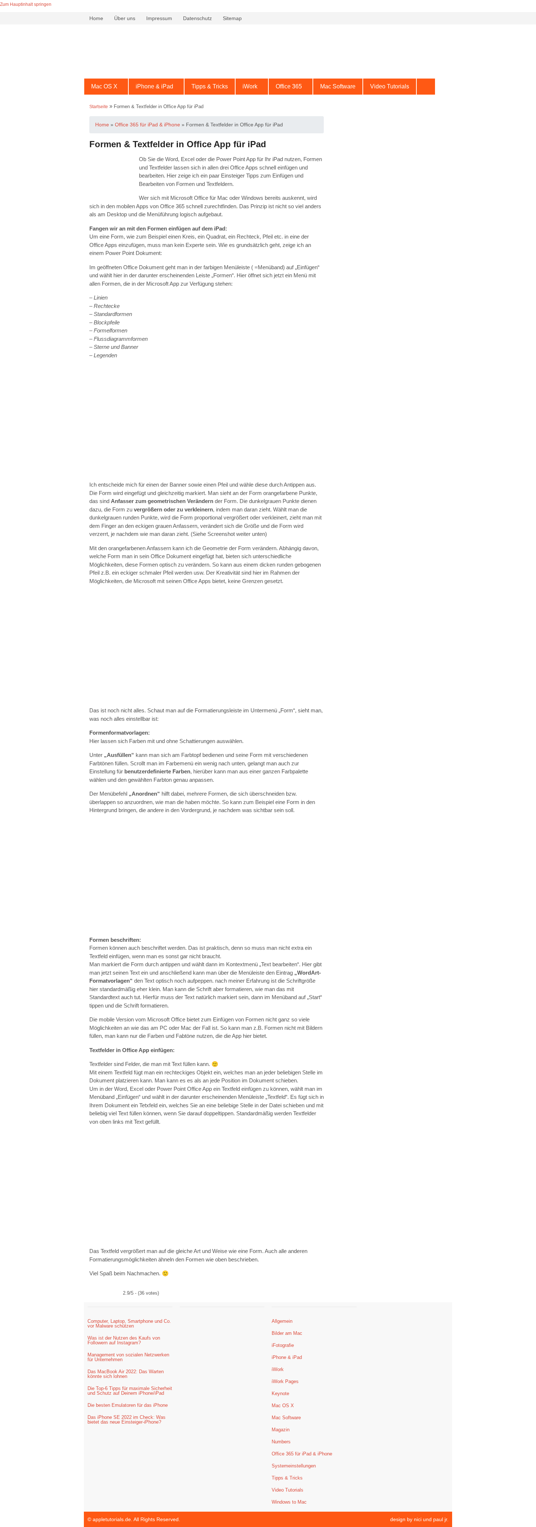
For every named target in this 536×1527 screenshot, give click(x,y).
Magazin (281, 1429)
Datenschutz (197, 18)
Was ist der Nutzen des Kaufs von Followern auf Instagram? (124, 1340)
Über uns (124, 18)
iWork (249, 86)
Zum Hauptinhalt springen (25, 4)
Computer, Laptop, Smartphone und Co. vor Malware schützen (129, 1323)
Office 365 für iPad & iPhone (302, 1453)
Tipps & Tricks (209, 86)
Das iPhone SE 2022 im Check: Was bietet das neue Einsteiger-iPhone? (127, 1419)
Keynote (280, 1393)
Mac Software (338, 86)
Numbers (281, 1441)
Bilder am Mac (287, 1333)
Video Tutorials (389, 86)
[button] (106, 87)
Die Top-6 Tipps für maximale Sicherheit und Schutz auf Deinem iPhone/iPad (130, 1391)
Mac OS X (104, 86)
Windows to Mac (289, 1502)
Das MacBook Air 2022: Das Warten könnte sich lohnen (126, 1374)
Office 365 (289, 86)
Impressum (159, 18)
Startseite (98, 106)
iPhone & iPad (154, 86)
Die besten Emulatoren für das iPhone (128, 1405)
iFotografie (283, 1345)
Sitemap (232, 18)
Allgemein (282, 1321)
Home (96, 18)
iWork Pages (285, 1381)
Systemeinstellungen (294, 1466)
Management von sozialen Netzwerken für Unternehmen (128, 1357)
